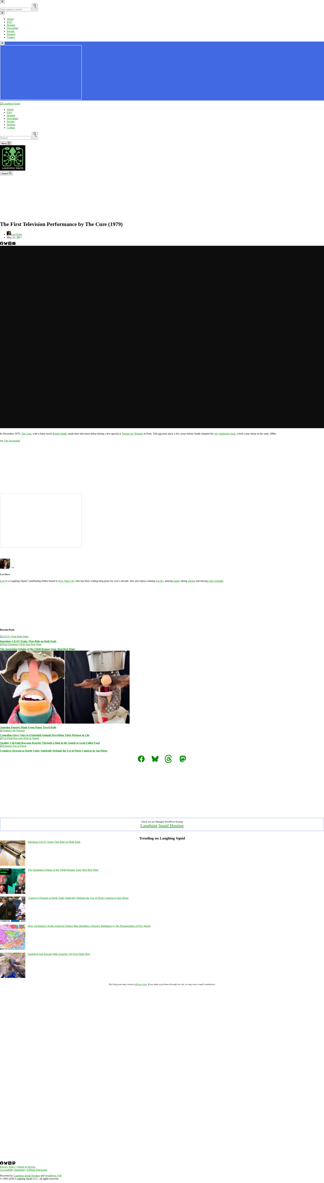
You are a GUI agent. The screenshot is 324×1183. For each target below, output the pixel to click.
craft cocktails (215, 581)
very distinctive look (225, 433)
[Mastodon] (14, 1163)
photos (191, 581)
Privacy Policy (8, 1166)
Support (11, 124)
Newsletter (12, 118)
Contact (11, 127)
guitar (176, 581)
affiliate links (140, 984)
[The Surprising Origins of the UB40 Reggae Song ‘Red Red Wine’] (21, 644)
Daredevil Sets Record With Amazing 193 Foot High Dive (59, 954)
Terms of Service (26, 1166)
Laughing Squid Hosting (162, 825)
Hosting (11, 115)
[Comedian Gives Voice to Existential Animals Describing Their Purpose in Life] (12, 730)
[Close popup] (2, 43)
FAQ (9, 112)
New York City (66, 581)
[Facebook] (2, 244)
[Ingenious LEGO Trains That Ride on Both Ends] (14, 636)
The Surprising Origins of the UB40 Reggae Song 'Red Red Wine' (63, 870)
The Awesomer (12, 440)
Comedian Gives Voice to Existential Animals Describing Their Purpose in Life (44, 735)
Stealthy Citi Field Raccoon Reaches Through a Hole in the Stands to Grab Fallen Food (50, 742)
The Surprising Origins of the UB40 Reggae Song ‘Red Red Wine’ (38, 649)
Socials (10, 121)
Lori (2, 581)
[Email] (14, 244)
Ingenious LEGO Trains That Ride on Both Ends (28, 641)
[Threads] (10, 244)
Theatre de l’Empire (132, 433)
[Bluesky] (6, 244)
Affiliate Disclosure (36, 1169)
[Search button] (35, 136)
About (10, 109)
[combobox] (15, 138)
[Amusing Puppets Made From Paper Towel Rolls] (65, 722)
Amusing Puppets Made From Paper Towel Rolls (28, 727)
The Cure (26, 433)
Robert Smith (59, 433)
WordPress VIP (53, 1175)
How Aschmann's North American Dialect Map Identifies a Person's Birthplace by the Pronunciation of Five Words (89, 926)
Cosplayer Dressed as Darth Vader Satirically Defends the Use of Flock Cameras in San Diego (53, 750)
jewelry (160, 581)
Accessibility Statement (12, 1169)
